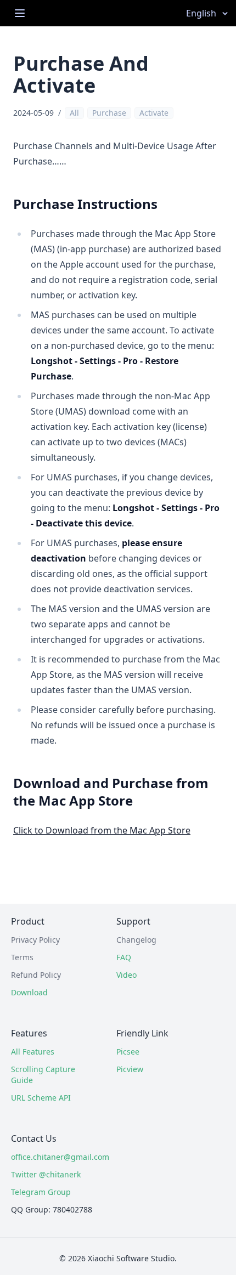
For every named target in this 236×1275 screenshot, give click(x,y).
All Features (32, 1051)
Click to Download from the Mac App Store (101, 830)
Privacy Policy (35, 939)
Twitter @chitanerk (46, 1174)
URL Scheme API (41, 1097)
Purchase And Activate (81, 74)
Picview (129, 1069)
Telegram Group (41, 1192)
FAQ (123, 957)
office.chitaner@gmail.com (52, 1157)
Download (29, 992)
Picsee (127, 1051)
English (201, 13)
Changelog (136, 939)
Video (126, 975)
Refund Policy (36, 975)
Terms (22, 957)
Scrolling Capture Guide (43, 1074)
